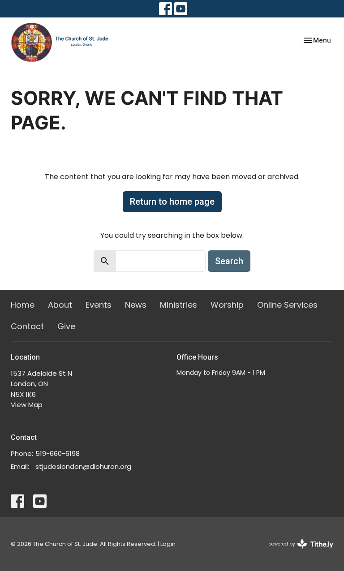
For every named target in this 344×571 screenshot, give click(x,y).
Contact (27, 326)
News (135, 304)
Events (99, 304)
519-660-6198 (57, 453)
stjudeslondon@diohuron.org (83, 466)
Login (168, 544)
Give (66, 326)
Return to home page (172, 201)
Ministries (178, 304)
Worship (227, 304)
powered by (296, 551)
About (60, 304)
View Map (27, 404)
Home (22, 304)
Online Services (287, 304)
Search (229, 261)
